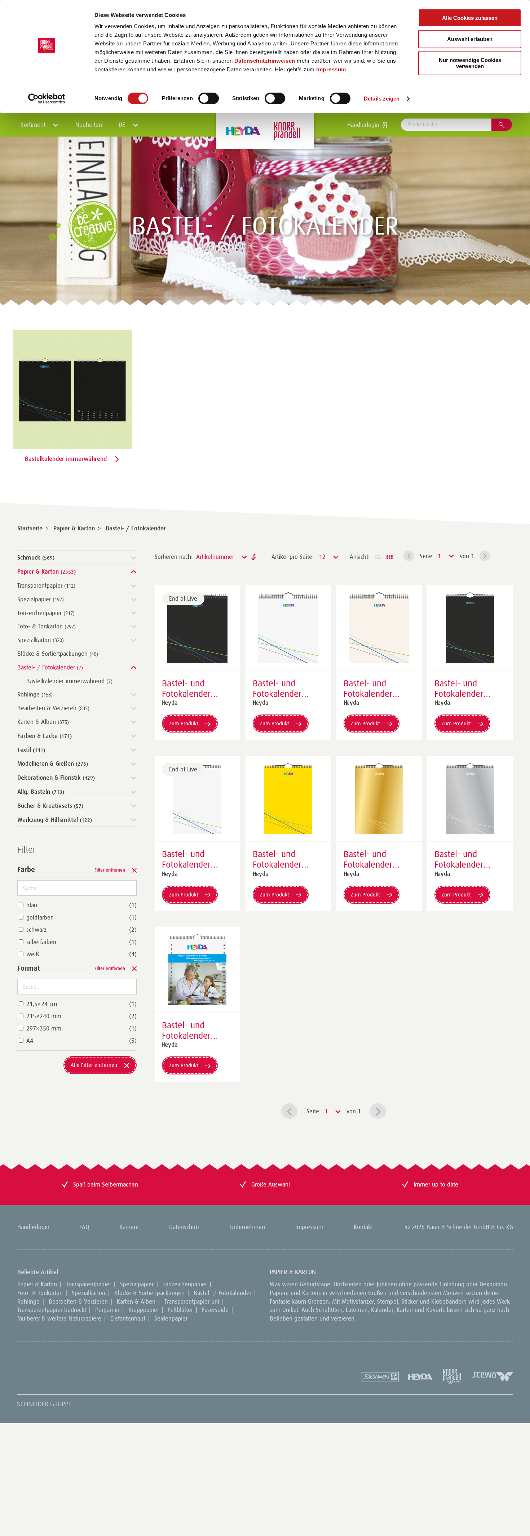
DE (123, 124)
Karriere (129, 1226)
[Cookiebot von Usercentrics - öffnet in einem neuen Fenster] (46, 98)
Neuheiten (88, 124)
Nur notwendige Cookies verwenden (470, 63)
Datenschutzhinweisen (264, 61)
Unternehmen (247, 1226)
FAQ (84, 1226)
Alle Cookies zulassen (470, 18)
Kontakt (363, 1226)
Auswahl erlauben (470, 39)
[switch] (208, 98)
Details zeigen (381, 98)
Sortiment (34, 124)
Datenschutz (184, 1226)
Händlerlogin (364, 124)
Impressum (331, 69)
